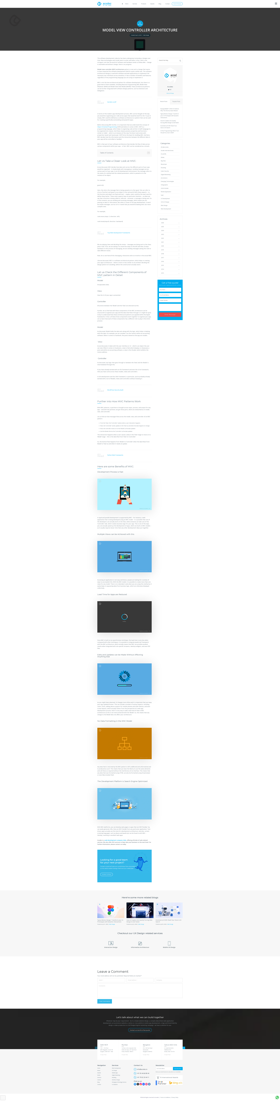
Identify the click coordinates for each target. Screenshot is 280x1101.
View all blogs (170, 93)
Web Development (166, 209)
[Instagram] (140, 1084)
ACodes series (165, 147)
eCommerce (164, 178)
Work (126, 4)
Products (143, 4)
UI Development (165, 198)
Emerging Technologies (167, 181)
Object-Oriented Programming (107, 127)
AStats (162, 157)
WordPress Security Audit (115, 390)
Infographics (164, 185)
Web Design (146, 35)
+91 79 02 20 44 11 (143, 1077)
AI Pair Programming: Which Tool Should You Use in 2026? (169, 132)
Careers (99, 1079)
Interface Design (116, 1079)
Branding (163, 167)
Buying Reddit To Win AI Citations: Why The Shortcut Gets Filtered (169, 109)
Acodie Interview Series (167, 150)
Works (98, 1075)
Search (180, 60)
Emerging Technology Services (119, 1082)
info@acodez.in (142, 1069)
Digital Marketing (165, 174)
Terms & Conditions (165, 1097)
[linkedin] (149, 1084)
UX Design (114, 1070)
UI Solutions (115, 1084)
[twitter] (169, 90)
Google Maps (103, 1054)
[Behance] (143, 1084)
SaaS (162, 195)
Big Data (163, 161)
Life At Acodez (165, 188)
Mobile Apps (115, 1072)
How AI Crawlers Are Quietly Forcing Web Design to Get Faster (169, 121)
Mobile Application (166, 191)
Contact (167, 4)
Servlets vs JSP (111, 102)
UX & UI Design (165, 202)
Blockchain (164, 164)
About (98, 1070)
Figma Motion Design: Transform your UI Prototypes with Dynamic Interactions (169, 115)
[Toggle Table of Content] (147, 153)
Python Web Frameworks (115, 455)
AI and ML (163, 154)
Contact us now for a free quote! (140, 1030)
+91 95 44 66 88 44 (143, 1073)
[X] (138, 1084)
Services (135, 4)
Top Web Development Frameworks (118, 233)
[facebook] (170, 90)
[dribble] (146, 1084)
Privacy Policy (174, 1097)
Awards (152, 4)
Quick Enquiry (177, 3)
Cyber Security (165, 171)
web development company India (115, 840)
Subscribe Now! (177, 1068)
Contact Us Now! (106, 874)
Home (98, 1068)
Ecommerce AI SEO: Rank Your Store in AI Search (168, 126)
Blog (160, 4)
